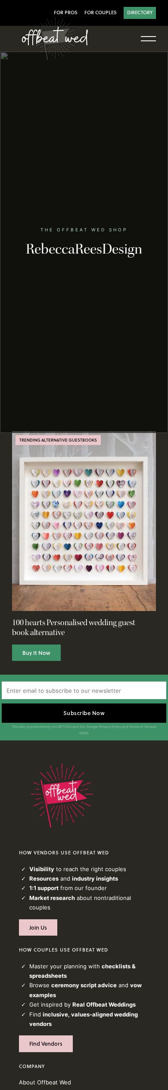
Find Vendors (45, 1043)
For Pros (66, 12)
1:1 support (44, 888)
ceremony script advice (84, 985)
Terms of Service (142, 726)
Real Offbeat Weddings (104, 1004)
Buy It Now (36, 653)
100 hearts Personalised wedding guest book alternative (73, 628)
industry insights (95, 878)
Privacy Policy (110, 726)
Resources (44, 878)
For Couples (100, 12)
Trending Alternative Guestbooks (58, 440)
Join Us (38, 927)
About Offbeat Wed (45, 1082)
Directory (139, 12)
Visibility (41, 869)
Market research (52, 898)
